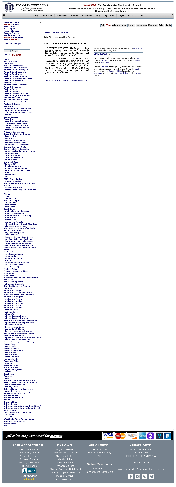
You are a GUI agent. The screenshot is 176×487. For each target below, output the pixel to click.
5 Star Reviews (29, 476)
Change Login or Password (65, 472)
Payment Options (29, 456)
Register (70, 449)
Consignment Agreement (99, 472)
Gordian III (113, 71)
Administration (119, 25)
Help (98, 16)
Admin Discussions (12, 35)
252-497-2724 (141, 462)
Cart (141, 16)
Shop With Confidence (28, 444)
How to (7, 40)
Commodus (137, 60)
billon (125, 73)
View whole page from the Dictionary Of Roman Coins (66, 80)
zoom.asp (8, 42)
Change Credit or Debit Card (65, 469)
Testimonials (99, 468)
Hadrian (104, 60)
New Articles (9, 27)
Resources (87, 16)
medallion (105, 62)
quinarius (98, 73)
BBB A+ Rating (29, 466)
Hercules (104, 67)
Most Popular (10, 29)
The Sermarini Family (99, 452)
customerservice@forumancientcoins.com (141, 469)
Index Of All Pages (12, 44)
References (141, 25)
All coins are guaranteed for (34, 435)
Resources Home (11, 22)
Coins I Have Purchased (65, 452)
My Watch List (65, 459)
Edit (103, 25)
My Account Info (65, 466)
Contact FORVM (141, 444)
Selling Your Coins (99, 464)
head (137, 69)
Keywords (152, 25)
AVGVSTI (62, 32)
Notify (168, 25)
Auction (74, 16)
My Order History (65, 456)
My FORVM (109, 16)
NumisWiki (62, 16)
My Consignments (65, 479)
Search (131, 16)
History (131, 25)
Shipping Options (29, 459)
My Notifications (65, 462)
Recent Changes (11, 31)
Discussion (47, 16)
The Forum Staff (99, 449)
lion (137, 58)
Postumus (118, 73)
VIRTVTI (49, 32)
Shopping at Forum (29, 449)
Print (161, 25)
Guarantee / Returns (29, 452)
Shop (35, 16)
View (108, 25)
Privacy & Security (29, 462)
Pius (120, 71)
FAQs (99, 456)
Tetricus (136, 73)
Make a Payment (65, 475)
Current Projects (11, 33)
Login (121, 16)
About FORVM (98, 444)
